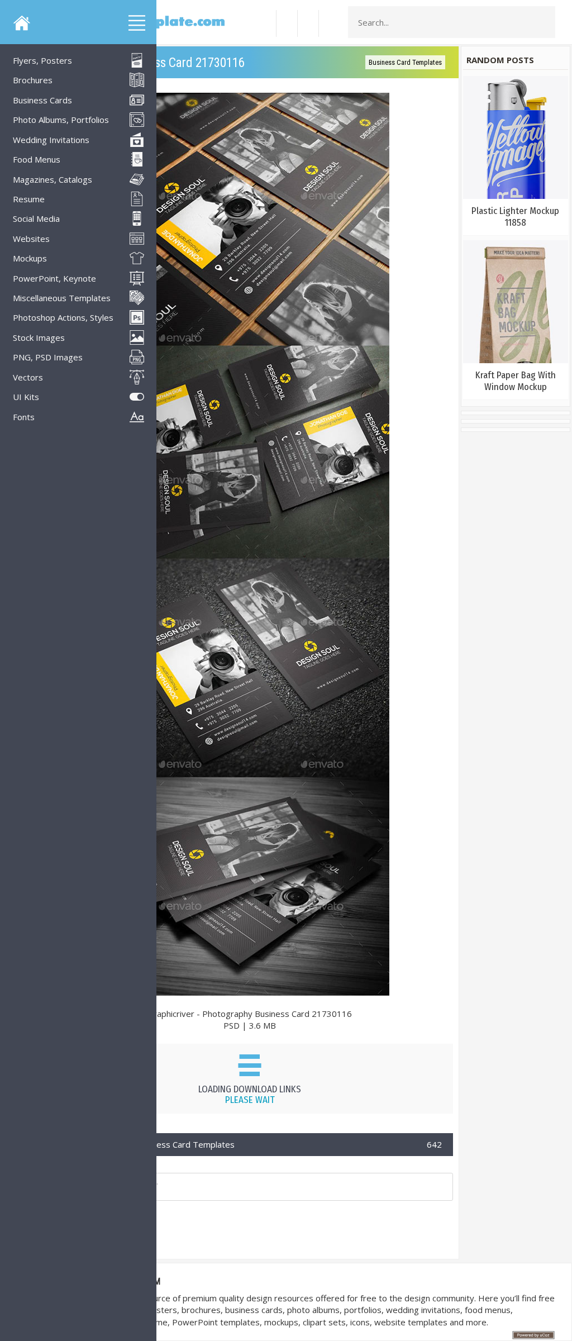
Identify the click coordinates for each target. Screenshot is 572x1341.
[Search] (543, 22)
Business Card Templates (405, 62)
